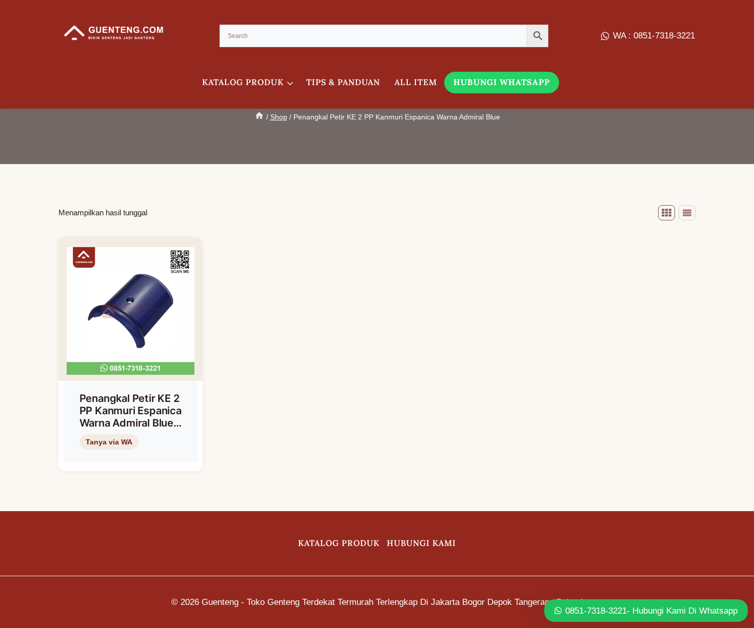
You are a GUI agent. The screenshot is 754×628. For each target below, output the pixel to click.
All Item (415, 82)
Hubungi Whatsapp (501, 82)
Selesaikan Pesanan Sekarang (128, 458)
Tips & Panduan (343, 82)
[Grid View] (666, 212)
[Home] (259, 117)
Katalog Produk (339, 543)
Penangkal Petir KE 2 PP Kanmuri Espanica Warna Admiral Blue (131, 410)
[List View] (687, 212)
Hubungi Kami (421, 543)
